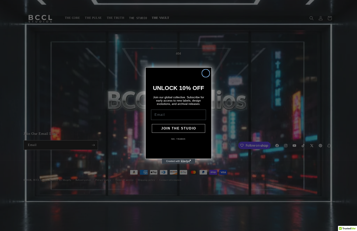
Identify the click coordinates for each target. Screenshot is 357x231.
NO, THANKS (178, 139)
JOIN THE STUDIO (178, 128)
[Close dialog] (205, 73)
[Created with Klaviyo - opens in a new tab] (178, 161)
